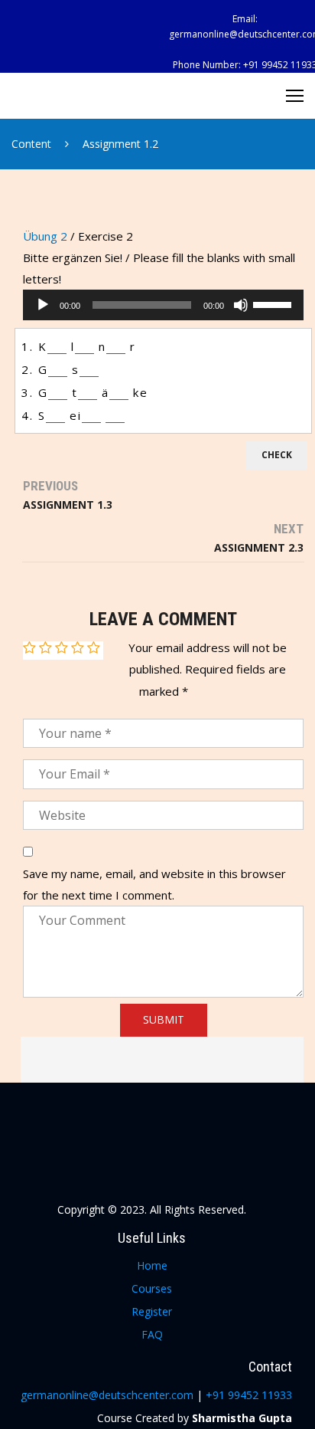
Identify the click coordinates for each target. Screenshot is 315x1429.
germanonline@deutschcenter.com (108, 1395)
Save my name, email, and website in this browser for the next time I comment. (154, 884)
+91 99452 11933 (249, 1395)
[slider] (274, 303)
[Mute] (240, 305)
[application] (163, 305)
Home (152, 1265)
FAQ (152, 1334)
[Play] (42, 305)
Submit (163, 1019)
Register (152, 1311)
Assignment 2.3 (259, 547)
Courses (152, 1288)
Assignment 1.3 (67, 504)
